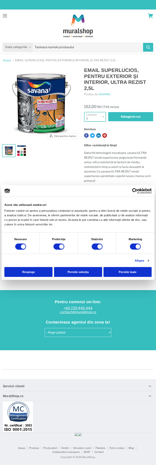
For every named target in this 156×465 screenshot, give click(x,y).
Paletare (100, 447)
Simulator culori (82, 447)
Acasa (7, 60)
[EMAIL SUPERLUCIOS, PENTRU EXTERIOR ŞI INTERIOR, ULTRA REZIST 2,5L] (8, 151)
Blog (131, 447)
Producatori (50, 447)
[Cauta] (148, 47)
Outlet (65, 447)
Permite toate (127, 272)
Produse (34, 447)
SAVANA (104, 94)
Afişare (139, 260)
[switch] (58, 246)
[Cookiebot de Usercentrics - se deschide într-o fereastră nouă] (135, 191)
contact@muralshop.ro (78, 312)
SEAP (87, 451)
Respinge (28, 272)
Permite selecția (78, 272)
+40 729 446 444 (78, 308)
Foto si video (117, 447)
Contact (99, 451)
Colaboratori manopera (66, 451)
